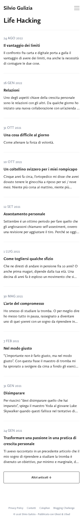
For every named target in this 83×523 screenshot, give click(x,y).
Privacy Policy (15, 508)
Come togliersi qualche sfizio (28, 258)
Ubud (67, 514)
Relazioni (11, 90)
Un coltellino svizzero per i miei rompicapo (40, 169)
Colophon (44, 508)
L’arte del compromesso (24, 303)
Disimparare (14, 393)
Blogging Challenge (64, 508)
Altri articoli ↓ (41, 477)
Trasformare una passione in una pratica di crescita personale (40, 440)
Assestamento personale (24, 214)
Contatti (31, 508)
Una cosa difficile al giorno (26, 135)
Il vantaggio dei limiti (22, 45)
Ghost (57, 514)
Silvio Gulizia (18, 8)
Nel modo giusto (18, 348)
